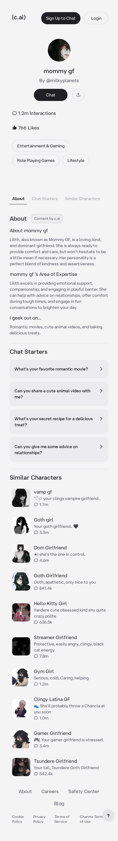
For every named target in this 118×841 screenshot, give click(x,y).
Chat (50, 94)
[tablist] (59, 191)
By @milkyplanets (59, 80)
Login (96, 18)
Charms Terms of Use (92, 819)
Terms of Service (62, 819)
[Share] (78, 95)
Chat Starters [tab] (45, 198)
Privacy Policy (39, 819)
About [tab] (18, 198)
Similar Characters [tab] (82, 198)
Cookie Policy (18, 819)
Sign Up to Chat (61, 18)
